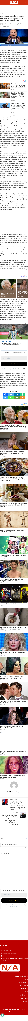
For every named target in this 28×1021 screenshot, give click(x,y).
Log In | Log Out (23, 995)
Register (25, 1001)
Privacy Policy (23, 982)
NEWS (1, 13)
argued (13, 122)
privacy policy (22, 368)
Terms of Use (24, 985)
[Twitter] (11, 394)
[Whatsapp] (11, 397)
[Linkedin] (17, 394)
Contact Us (24, 989)
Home (26, 979)
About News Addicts (21, 976)
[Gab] (22, 394)
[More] (22, 397)
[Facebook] (5, 394)
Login (25, 839)
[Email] (17, 397)
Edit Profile (24, 998)
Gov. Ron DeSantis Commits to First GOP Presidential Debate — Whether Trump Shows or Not (17, 805)
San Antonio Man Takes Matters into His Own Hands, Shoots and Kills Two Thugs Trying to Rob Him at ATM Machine (10, 818)
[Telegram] (5, 397)
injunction (6, 234)
